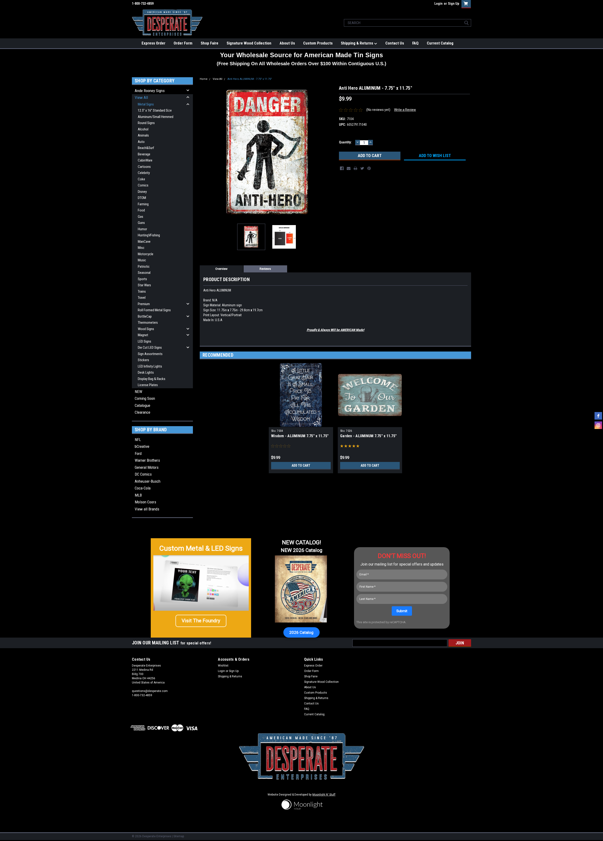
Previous (204, 152)
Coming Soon (145, 398)
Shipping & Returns (357, 43)
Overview (221, 269)
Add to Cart (301, 465)
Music (142, 260)
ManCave (144, 241)
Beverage (144, 154)
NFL (138, 439)
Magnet (143, 335)
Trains (142, 291)
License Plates (148, 385)
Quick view (370, 423)
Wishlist (223, 665)
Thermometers (148, 322)
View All (141, 97)
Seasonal (144, 273)
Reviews (265, 269)
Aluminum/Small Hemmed (155, 117)
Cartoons (144, 167)
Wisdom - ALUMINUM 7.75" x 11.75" (300, 436)
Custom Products (318, 43)
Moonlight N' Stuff (323, 794)
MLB (138, 495)
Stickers (143, 360)
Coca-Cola (143, 488)
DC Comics (143, 474)
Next (330, 152)
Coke (141, 179)
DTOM (142, 198)
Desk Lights (146, 372)
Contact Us (394, 43)
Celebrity (144, 173)
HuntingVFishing (149, 235)
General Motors (147, 467)
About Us (287, 43)
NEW (138, 391)
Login (438, 3)
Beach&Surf (146, 148)
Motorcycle (145, 254)
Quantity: (345, 142)
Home (204, 79)
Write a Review (405, 110)
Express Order (153, 43)
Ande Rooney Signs (150, 90)
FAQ (415, 43)
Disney (142, 192)
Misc (141, 248)
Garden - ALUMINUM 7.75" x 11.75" (368, 436)
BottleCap (145, 316)
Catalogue (142, 405)
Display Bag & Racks (151, 379)
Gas (140, 216)
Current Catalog (440, 43)
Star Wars (144, 285)
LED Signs (144, 341)
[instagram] (598, 425)
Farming (143, 204)
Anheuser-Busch (147, 481)
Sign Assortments (150, 354)
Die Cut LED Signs (150, 347)
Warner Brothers (147, 460)
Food (141, 210)
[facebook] (598, 416)
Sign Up (453, 3)
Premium (144, 304)
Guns (141, 223)
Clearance (142, 412)
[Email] (348, 168)
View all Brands (147, 509)
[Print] (355, 168)
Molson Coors (145, 502)
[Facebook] (342, 168)
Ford (138, 453)
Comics (143, 185)
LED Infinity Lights (150, 366)
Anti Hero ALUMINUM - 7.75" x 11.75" (250, 79)
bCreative (142, 446)
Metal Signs (146, 104)
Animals (143, 135)
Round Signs (146, 123)
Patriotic (144, 266)
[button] (200, 621)
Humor (142, 229)
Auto (141, 142)
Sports (142, 279)
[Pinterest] (369, 168)
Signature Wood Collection (249, 43)
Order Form (183, 43)
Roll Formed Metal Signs (154, 310)
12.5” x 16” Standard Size (155, 110)
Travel (142, 297)
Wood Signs (146, 329)
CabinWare (145, 160)
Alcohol (143, 129)
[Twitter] (362, 168)
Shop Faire (209, 43)
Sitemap (178, 836)
